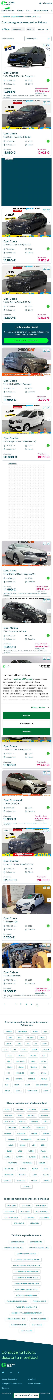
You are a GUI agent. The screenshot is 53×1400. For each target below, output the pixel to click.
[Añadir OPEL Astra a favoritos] (44, 543)
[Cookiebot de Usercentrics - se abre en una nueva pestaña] (39, 666)
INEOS (10, 1055)
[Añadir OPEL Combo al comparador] (48, 45)
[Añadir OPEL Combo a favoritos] (44, 45)
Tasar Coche (37, 1325)
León (43, 1145)
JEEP (43, 1055)
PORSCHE (31, 1079)
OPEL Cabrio (41, 1205)
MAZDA (20, 1067)
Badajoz (31, 1115)
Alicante (32, 1110)
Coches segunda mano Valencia (26, 1283)
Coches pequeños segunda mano (26, 1260)
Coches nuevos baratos (26, 1254)
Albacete (19, 1110)
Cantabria (12, 1127)
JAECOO (21, 1055)
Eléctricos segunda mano (26, 1295)
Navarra (19, 1157)
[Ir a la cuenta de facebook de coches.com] (18, 1372)
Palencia (45, 1157)
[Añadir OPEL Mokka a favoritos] (44, 600)
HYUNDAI (46, 1049)
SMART (27, 1085)
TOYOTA (18, 1091)
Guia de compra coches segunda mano (26, 1313)
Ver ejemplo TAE (40, 93)
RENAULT (44, 1079)
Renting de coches (38, 1319)
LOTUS (43, 1061)
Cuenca (34, 1133)
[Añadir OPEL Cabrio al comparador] (48, 945)
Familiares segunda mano (17, 1301)
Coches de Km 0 (36, 1242)
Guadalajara (26, 1139)
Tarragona (8, 1175)
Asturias (8, 1115)
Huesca (22, 1145)
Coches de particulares (13, 1248)
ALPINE (35, 1032)
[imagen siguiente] (49, 56)
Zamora (46, 1181)
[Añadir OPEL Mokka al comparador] (48, 600)
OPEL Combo (9, 1211)
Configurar (25, 723)
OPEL (7, 1079)
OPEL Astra (26, 1205)
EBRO (44, 1043)
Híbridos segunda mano (16, 1319)
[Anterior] (4, 1004)
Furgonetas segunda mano (26, 1307)
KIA (8, 1061)
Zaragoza (26, 1187)
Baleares (44, 1115)
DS (36, 1043)
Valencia (7, 1181)
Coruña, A (21, 1133)
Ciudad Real (40, 1127)
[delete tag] (23, 29)
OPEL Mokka (44, 1217)
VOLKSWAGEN (32, 1091)
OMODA (43, 1073)
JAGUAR (33, 1055)
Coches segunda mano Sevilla (26, 1277)
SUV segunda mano (18, 1325)
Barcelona (9, 1121)
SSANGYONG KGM (42, 1085)
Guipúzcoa (41, 1139)
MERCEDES (33, 1067)
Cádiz (46, 1121)
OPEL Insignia (29, 1217)
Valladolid (21, 1181)
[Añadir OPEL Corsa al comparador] (48, 102)
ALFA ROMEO (22, 1032)
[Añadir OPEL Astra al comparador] (48, 543)
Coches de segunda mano (39, 1248)
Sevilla (35, 1169)
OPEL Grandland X (11, 1217)
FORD (24, 1049)
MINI (8, 1073)
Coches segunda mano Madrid (26, 1271)
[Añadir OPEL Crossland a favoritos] (44, 658)
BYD (19, 1037)
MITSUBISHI (20, 1073)
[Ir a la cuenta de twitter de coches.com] (2, 1372)
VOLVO (46, 1091)
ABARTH (8, 1032)
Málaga (43, 1151)
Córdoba (7, 1133)
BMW (10, 1037)
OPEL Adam (12, 1205)
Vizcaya (34, 1181)
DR (28, 1043)
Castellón (26, 1127)
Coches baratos (17, 1242)
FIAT (14, 1049)
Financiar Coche (39, 1301)
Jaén (33, 1145)
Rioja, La (42, 1163)
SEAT (6, 1085)
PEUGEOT (19, 1079)
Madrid (31, 1151)
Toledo (46, 1175)
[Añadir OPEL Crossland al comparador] (48, 658)
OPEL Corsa (25, 1211)
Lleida (9, 1151)
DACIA (9, 1043)
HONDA (34, 1049)
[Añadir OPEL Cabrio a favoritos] (44, 945)
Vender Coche (26, 1331)
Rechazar (26, 731)
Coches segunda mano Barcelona (26, 1266)
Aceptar (26, 715)
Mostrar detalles (38, 707)
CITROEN (30, 1037)
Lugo (20, 1151)
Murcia (7, 1157)
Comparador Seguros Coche (26, 1289)
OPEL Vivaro (34, 1223)
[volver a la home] (8, 1365)
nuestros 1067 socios (22, 679)
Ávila (20, 1115)
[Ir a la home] (8, 3)
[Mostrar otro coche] (26, 66)
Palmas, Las (12, 1163)
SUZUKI (7, 1091)
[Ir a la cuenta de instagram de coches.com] (10, 1372)
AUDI (45, 1032)
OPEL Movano (19, 1223)
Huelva (10, 1145)
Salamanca (9, 1169)
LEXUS (33, 1061)
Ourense (32, 1157)
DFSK (19, 1043)
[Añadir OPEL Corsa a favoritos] (44, 102)
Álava (7, 1110)
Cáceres (34, 1121)
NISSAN (32, 1073)
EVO (5, 1049)
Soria (46, 1169)
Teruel (34, 1175)
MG (44, 1067)
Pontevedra (27, 1163)
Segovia (23, 1169)
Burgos (22, 1121)
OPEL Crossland (42, 1211)
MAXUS (9, 1067)
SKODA (16, 1085)
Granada (11, 1139)
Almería (45, 1110)
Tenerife (22, 1175)
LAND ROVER (20, 1061)
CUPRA (42, 1037)
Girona (46, 1133)
